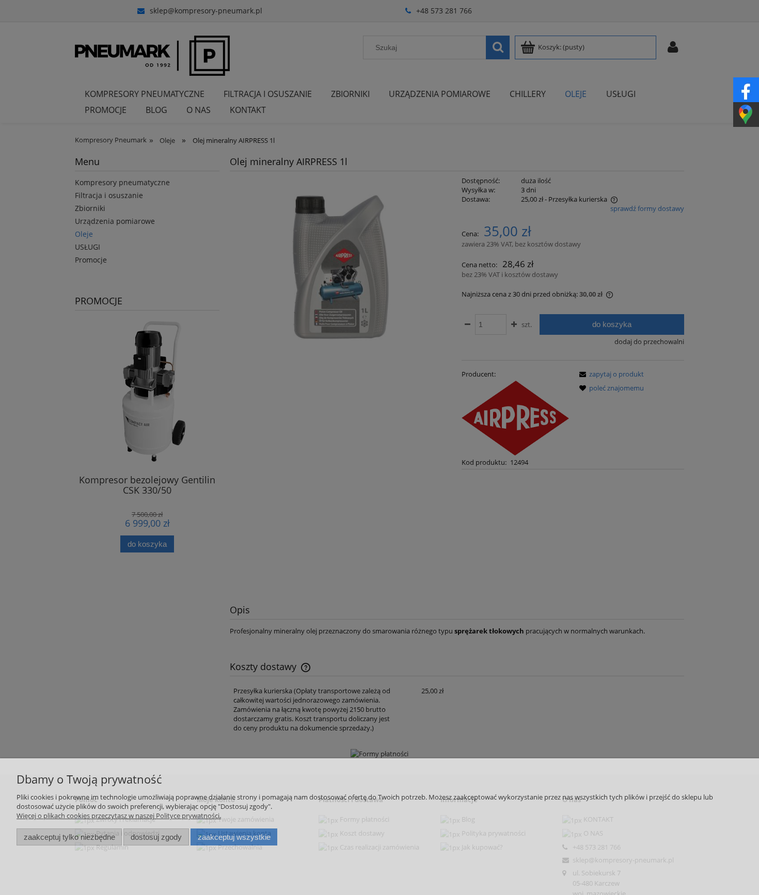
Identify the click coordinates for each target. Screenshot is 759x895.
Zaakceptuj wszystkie (234, 837)
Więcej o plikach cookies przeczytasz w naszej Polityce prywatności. (119, 815)
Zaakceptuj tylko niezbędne (69, 837)
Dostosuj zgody (156, 837)
